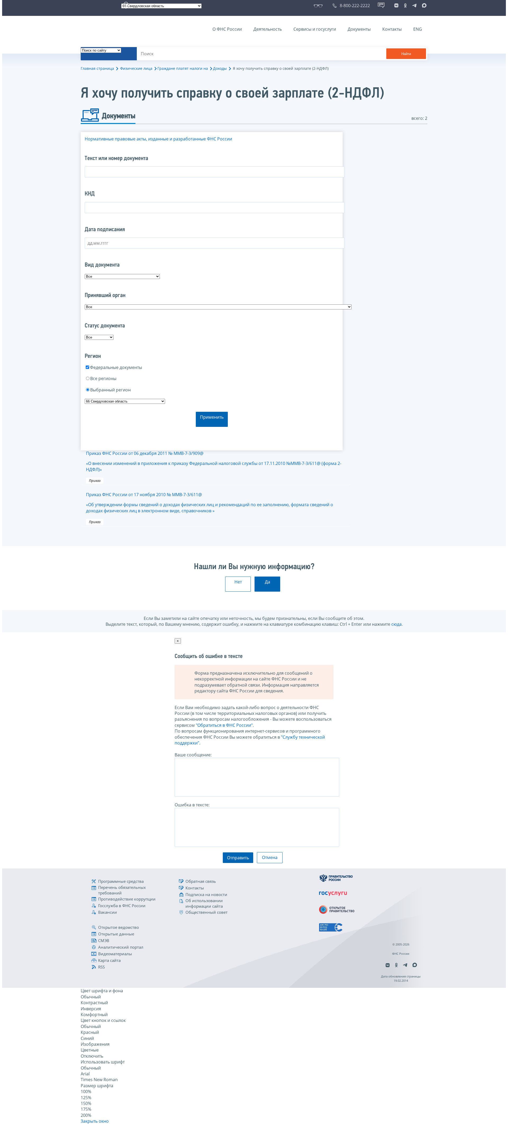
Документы (359, 29)
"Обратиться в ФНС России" (224, 725)
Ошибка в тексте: (192, 805)
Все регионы (103, 378)
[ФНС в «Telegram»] (414, 6)
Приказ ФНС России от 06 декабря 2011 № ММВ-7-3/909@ (213, 461)
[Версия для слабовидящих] (319, 5)
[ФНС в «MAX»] (423, 6)
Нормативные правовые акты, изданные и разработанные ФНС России (158, 139)
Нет (238, 582)
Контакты (392, 29)
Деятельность (267, 29)
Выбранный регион (110, 390)
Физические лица (136, 68)
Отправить (238, 858)
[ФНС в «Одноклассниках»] (405, 6)
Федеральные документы (116, 367)
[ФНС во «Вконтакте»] (396, 6)
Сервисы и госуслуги (314, 29)
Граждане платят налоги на (182, 68)
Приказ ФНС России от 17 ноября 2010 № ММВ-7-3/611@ (209, 503)
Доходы (220, 68)
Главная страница (97, 68)
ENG (417, 29)
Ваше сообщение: (193, 755)
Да (267, 582)
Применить (212, 417)
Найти (406, 54)
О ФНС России (227, 29)
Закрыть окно (95, 1121)
